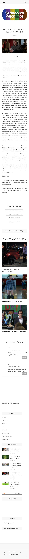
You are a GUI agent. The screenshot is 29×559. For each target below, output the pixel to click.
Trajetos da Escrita (6, 439)
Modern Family (16, 222)
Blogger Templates (6, 552)
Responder (24, 357)
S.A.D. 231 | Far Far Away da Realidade (15, 457)
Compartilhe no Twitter (16, 214)
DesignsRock (5, 554)
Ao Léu (4, 417)
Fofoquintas (5, 420)
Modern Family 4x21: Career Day (14, 331)
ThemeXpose (20, 552)
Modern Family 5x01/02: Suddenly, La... (10, 270)
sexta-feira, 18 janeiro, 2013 (14, 350)
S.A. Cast (4, 423)
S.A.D (3, 427)
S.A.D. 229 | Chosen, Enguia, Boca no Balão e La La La (15, 475)
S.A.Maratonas (5, 433)
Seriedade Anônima (7, 436)
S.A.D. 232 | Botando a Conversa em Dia (15, 450)
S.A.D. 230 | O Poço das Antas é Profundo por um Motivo (16, 465)
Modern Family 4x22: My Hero (13, 301)
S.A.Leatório (5, 430)
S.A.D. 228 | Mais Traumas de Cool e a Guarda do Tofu (15, 484)
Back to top (22, 557)
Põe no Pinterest (15, 217)
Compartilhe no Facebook (15, 210)
